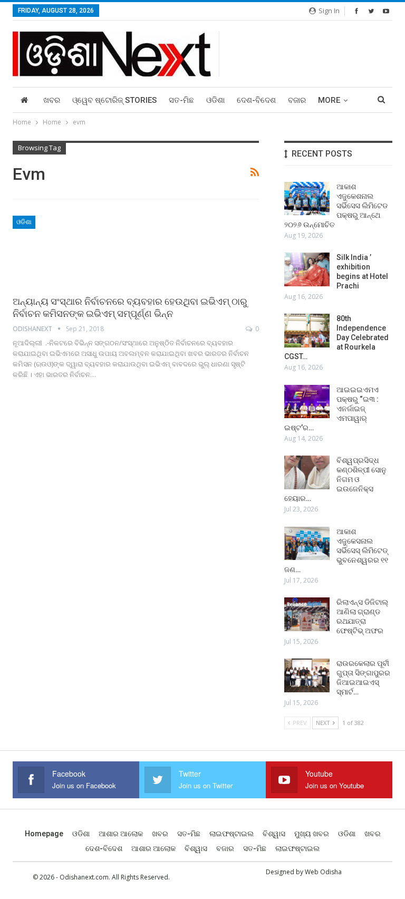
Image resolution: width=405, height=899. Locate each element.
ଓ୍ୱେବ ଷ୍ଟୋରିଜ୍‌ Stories (114, 100)
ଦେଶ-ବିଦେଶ (256, 100)
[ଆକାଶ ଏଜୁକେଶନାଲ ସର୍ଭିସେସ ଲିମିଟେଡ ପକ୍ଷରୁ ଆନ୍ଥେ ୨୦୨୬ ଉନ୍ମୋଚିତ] (307, 199)
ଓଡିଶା (215, 100)
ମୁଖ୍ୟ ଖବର (311, 833)
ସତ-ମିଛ (181, 100)
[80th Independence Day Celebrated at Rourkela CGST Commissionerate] (307, 330)
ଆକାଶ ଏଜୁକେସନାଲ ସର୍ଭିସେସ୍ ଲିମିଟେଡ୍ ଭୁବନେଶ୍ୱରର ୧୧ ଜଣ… (337, 550)
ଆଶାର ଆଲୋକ (121, 833)
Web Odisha (323, 871)
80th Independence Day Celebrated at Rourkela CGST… (336, 337)
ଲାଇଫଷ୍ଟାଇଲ (231, 833)
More (329, 100)
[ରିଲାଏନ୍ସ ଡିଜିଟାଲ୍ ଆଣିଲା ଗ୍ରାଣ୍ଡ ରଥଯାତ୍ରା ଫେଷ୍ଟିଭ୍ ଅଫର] (307, 614)
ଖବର (51, 100)
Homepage (44, 833)
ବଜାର (297, 100)
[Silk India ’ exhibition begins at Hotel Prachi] (307, 269)
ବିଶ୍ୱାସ (274, 833)
